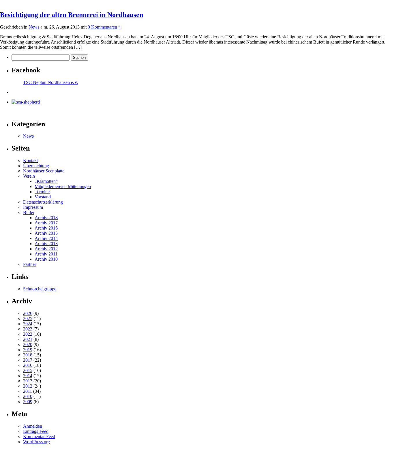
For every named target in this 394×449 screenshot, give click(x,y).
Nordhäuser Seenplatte (43, 170)
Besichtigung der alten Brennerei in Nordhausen (71, 14)
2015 (27, 370)
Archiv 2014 (46, 238)
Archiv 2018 (46, 217)
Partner (29, 264)
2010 (27, 396)
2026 (27, 313)
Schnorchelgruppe (39, 288)
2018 (27, 354)
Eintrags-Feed (35, 431)
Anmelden (32, 426)
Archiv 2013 (46, 243)
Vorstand (43, 196)
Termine (42, 191)
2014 (27, 375)
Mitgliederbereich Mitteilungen (63, 186)
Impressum (33, 207)
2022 (27, 334)
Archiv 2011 (46, 253)
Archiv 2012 (46, 248)
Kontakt (30, 160)
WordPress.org (36, 441)
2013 (27, 380)
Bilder (28, 212)
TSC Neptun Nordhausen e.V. (50, 82)
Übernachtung (36, 165)
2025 (27, 318)
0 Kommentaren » (104, 27)
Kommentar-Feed (39, 436)
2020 (27, 344)
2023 (27, 328)
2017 (27, 360)
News (34, 27)
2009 (27, 401)
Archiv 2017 (46, 222)
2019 (27, 349)
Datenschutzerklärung (43, 202)
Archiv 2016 (46, 228)
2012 (27, 386)
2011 (27, 391)
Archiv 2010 (46, 259)
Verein (29, 176)
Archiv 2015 (46, 233)
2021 (27, 339)
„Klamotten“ (46, 181)
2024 (27, 323)
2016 (27, 365)
